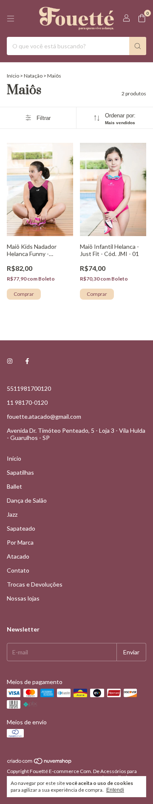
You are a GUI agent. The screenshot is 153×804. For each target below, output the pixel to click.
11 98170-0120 (27, 402)
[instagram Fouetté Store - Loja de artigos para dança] (10, 360)
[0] (141, 18)
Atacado (18, 556)
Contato (18, 570)
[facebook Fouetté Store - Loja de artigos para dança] (27, 360)
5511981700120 (29, 388)
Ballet (14, 486)
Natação (33, 75)
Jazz (12, 514)
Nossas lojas (23, 598)
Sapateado (21, 528)
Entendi (115, 790)
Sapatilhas (20, 472)
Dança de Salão (27, 500)
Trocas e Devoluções (34, 584)
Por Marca (20, 542)
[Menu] (10, 18)
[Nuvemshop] (40, 762)
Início (13, 75)
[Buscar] (137, 46)
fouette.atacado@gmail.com (44, 416)
